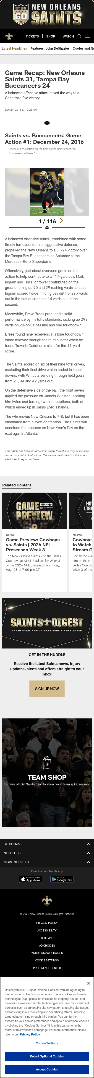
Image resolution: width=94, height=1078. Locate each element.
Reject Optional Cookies (47, 1056)
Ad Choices (47, 945)
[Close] (89, 983)
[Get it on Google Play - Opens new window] (61, 881)
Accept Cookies (47, 1069)
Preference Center (47, 967)
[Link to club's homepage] (9, 34)
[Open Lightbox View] (47, 199)
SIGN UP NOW (47, 688)
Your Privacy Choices (47, 952)
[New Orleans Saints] (47, 900)
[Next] (61, 220)
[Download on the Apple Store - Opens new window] (30, 880)
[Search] (79, 36)
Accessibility (47, 930)
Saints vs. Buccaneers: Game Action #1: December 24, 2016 (44, 138)
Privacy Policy (47, 922)
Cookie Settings (47, 960)
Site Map (47, 937)
